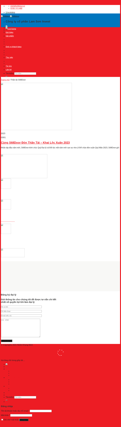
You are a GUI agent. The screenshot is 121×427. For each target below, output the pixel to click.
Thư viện (9, 57)
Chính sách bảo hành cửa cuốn (19, 53)
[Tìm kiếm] (7, 76)
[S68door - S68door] (10, 16)
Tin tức (9, 66)
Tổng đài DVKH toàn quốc (17, 50)
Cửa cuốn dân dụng (14, 40)
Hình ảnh (9, 61)
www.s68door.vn (8, 245)
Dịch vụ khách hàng (13, 47)
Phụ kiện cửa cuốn (14, 44)
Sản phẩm (10, 36)
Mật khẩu (5, 415)
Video (8, 63)
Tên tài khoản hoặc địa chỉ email (15, 411)
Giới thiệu (9, 32)
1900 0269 (5, 217)
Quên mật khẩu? (8, 424)
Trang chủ (5, 80)
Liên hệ (9, 70)
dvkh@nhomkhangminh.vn (12, 241)
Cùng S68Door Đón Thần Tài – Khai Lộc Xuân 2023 (35, 142)
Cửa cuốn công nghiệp (15, 42)
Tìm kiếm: (10, 73)
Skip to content (7, 2)
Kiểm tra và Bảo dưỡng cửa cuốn (20, 55)
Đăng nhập (24, 420)
